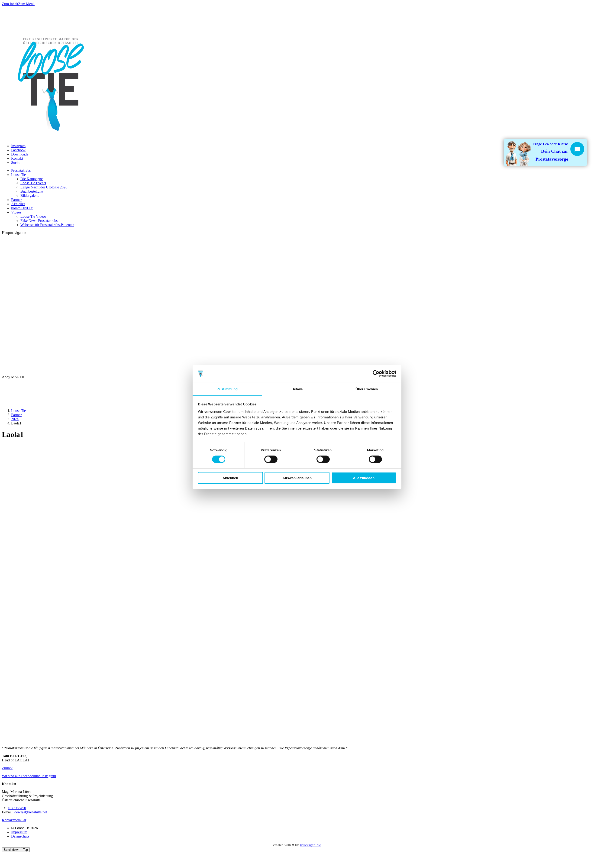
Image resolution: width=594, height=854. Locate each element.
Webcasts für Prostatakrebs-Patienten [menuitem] (47, 225)
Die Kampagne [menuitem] (31, 179)
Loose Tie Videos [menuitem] (33, 216)
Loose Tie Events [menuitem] (33, 183)
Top (25, 849)
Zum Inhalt (10, 4)
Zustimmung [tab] (227, 389)
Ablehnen (230, 478)
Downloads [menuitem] (19, 154)
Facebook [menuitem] (18, 150)
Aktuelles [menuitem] (18, 204)
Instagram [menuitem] (18, 146)
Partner (16, 415)
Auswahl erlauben (297, 478)
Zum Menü (26, 4)
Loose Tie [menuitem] (18, 175)
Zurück (7, 768)
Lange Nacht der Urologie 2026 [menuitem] (43, 187)
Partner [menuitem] (16, 200)
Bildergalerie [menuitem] (29, 195)
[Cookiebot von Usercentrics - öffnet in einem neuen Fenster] (376, 373)
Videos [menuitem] (16, 212)
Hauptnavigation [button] (14, 233)
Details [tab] (297, 389)
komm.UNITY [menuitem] (22, 208)
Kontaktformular (14, 820)
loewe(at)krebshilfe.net (30, 812)
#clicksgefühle (310, 845)
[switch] (271, 459)
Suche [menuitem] (15, 163)
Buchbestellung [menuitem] (31, 191)
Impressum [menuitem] (19, 832)
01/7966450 (17, 808)
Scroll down (11, 849)
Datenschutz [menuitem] (20, 836)
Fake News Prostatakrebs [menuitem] (39, 221)
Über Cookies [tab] (366, 389)
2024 (15, 419)
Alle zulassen (363, 478)
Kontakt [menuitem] (17, 158)
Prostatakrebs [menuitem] (21, 170)
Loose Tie (18, 411)
